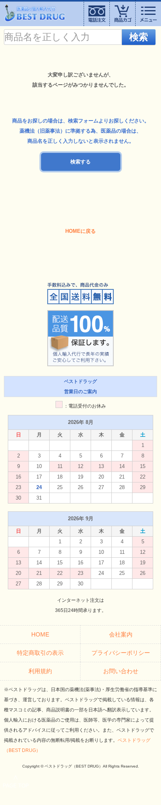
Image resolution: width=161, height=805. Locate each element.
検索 (138, 37)
